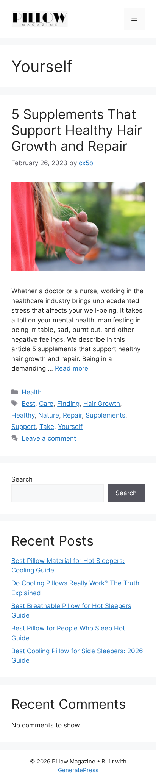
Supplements (105, 415)
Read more (71, 368)
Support (23, 426)
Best (28, 403)
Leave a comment (49, 438)
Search (22, 479)
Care (46, 403)
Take (46, 426)
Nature (48, 415)
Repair (72, 415)
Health (32, 392)
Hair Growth (101, 403)
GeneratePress (78, 770)
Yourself (70, 426)
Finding (68, 403)
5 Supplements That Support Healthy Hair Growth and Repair (76, 130)
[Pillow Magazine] (39, 18)
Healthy (22, 415)
